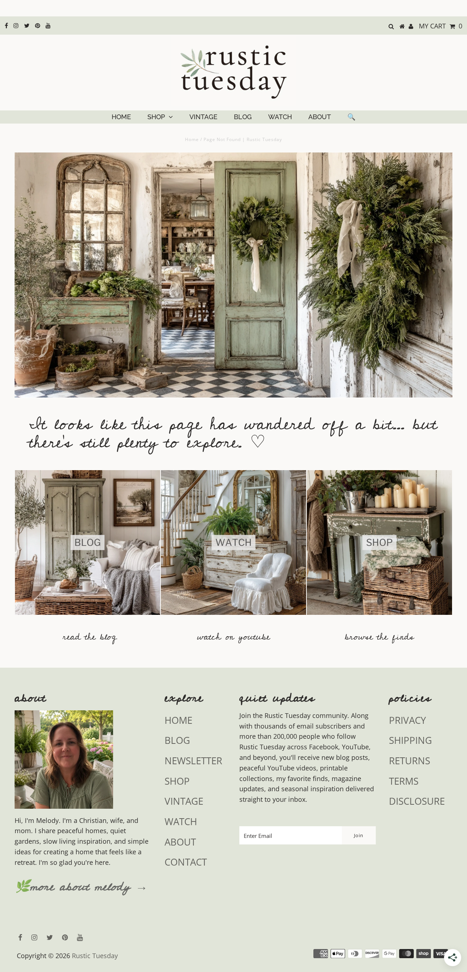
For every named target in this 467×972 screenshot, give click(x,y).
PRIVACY (407, 720)
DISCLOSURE (417, 801)
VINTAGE (203, 117)
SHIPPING (410, 740)
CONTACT (186, 861)
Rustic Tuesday (95, 955)
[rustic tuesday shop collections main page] (379, 547)
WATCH (280, 117)
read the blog (89, 637)
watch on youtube (233, 637)
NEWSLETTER (193, 760)
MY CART (440, 26)
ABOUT (319, 117)
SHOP (156, 117)
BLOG (243, 117)
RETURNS (409, 760)
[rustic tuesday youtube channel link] (233, 618)
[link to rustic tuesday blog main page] (87, 618)
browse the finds (379, 637)
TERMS (403, 781)
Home (192, 139)
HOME (121, 117)
